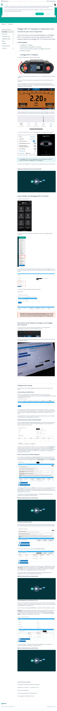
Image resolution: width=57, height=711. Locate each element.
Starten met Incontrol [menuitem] (6, 29)
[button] (13, 34)
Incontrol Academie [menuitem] (6, 45)
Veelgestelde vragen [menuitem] (6, 38)
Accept (39, 13)
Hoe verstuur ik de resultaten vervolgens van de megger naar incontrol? (35, 48)
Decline (48, 13)
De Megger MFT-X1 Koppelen (26, 45)
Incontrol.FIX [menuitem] (4, 34)
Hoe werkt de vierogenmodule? (23, 690)
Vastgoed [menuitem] (4, 43)
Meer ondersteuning (51, 1)
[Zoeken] (55, 16)
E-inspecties (10, 24)
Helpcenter (3, 24)
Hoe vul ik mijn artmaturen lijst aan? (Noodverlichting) (27, 693)
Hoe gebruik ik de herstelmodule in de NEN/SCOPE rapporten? (28, 684)
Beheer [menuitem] (3, 41)
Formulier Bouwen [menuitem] (6, 36)
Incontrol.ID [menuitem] (4, 48)
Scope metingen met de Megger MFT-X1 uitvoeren (30, 47)
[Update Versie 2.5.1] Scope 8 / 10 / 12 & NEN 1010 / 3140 (27, 687)
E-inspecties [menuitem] (4, 31)
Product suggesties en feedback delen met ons (25, 696)
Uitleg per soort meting (25, 50)
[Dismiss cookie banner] (52, 4)
